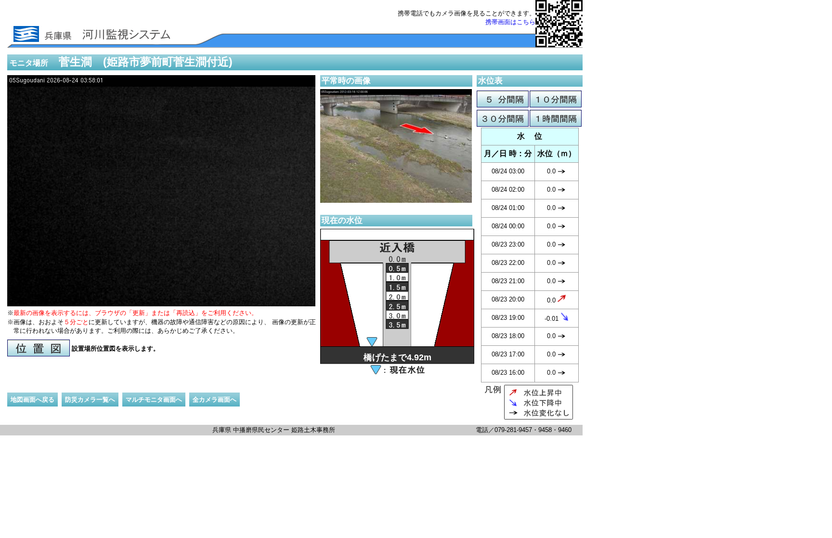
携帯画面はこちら (510, 22)
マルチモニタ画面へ (154, 399)
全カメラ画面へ (214, 399)
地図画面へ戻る (32, 399)
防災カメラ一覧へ (90, 399)
